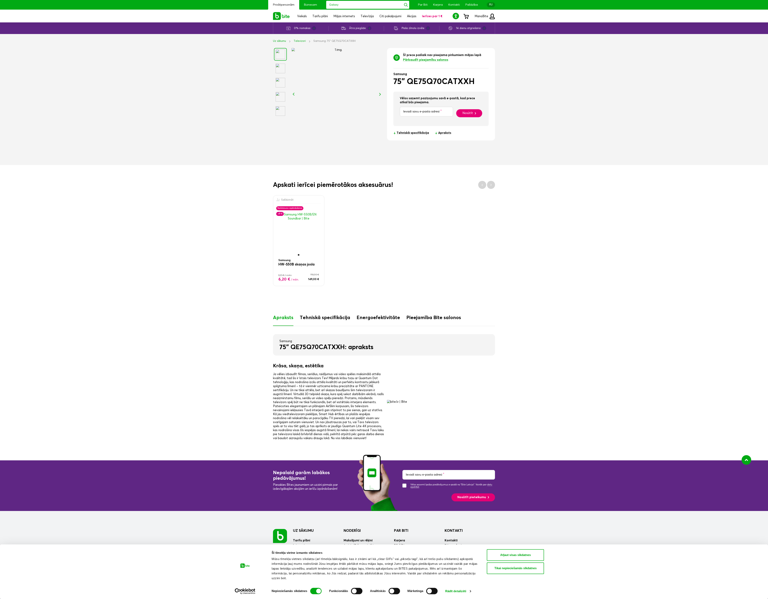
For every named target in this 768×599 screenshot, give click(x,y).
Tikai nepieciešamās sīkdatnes (515, 568)
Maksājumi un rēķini (358, 540)
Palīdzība (471, 4)
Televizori (300, 41)
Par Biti (423, 4)
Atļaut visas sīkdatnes (515, 555)
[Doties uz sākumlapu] (280, 535)
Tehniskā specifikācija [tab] (325, 317)
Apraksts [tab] (283, 317)
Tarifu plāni (301, 540)
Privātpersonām (283, 4)
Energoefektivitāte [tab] (378, 317)
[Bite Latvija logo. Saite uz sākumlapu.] (281, 16)
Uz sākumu (279, 41)
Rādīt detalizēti (455, 591)
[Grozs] (466, 16)
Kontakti (454, 4)
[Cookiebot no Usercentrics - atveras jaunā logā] (245, 591)
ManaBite (482, 16)
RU (491, 4)
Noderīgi (352, 531)
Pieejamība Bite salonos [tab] (433, 317)
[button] (456, 15)
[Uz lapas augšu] (746, 460)
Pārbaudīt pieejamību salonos (425, 59)
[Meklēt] (406, 5)
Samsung (400, 74)
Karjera (438, 4)
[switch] (356, 591)
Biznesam (310, 4)
